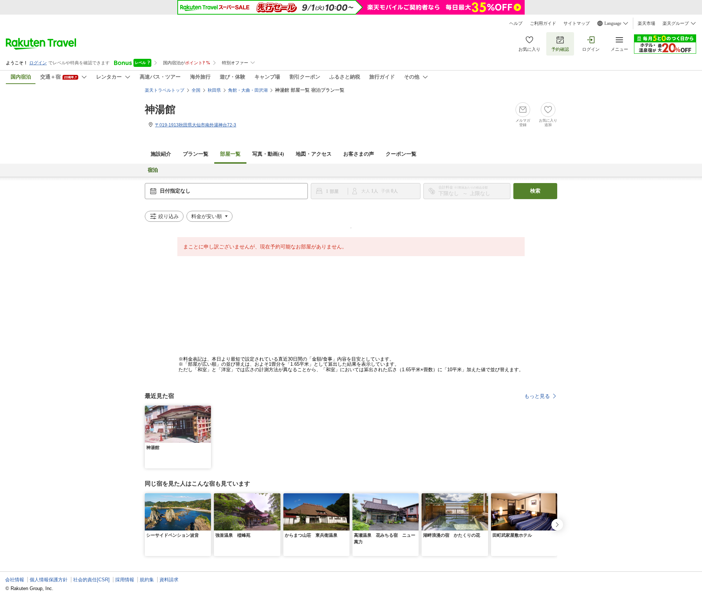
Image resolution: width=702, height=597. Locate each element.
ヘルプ (515, 23)
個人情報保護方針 (49, 579)
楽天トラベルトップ (164, 90)
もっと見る (537, 396)
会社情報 (14, 579)
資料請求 (168, 579)
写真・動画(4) (268, 154)
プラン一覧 (195, 154)
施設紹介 (161, 154)
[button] (206, 410)
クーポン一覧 (401, 154)
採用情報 (124, 579)
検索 (535, 191)
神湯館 (160, 109)
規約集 (147, 579)
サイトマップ (576, 23)
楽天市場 (646, 23)
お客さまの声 (358, 154)
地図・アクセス (314, 154)
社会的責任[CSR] (91, 579)
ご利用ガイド (543, 23)
